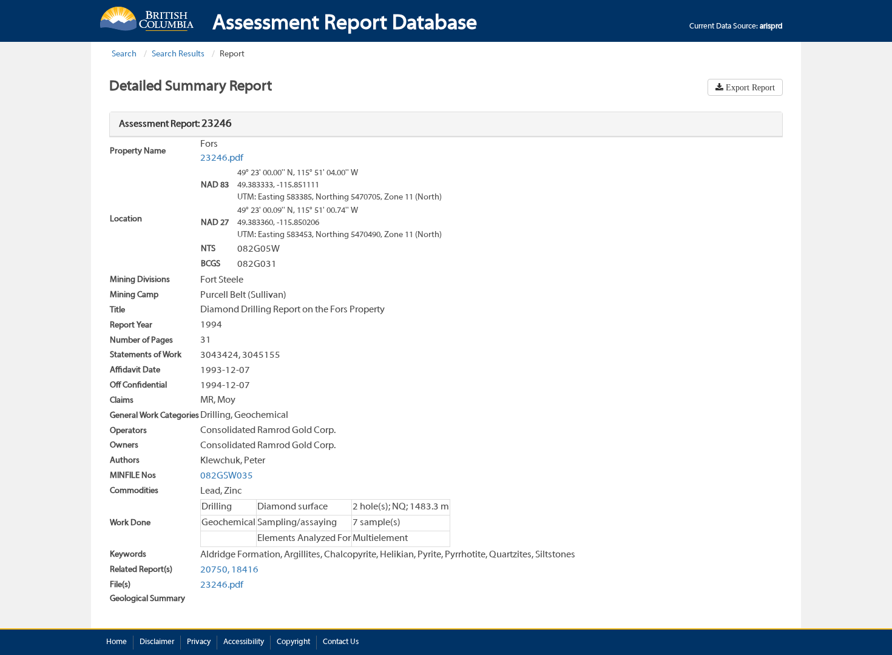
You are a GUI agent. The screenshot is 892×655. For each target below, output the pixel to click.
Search (124, 54)
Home (116, 642)
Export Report (749, 87)
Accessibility (243, 642)
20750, (214, 570)
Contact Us (341, 642)
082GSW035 (226, 476)
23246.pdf (221, 158)
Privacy (199, 642)
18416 (244, 570)
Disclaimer (157, 642)
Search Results (178, 54)
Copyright (293, 642)
